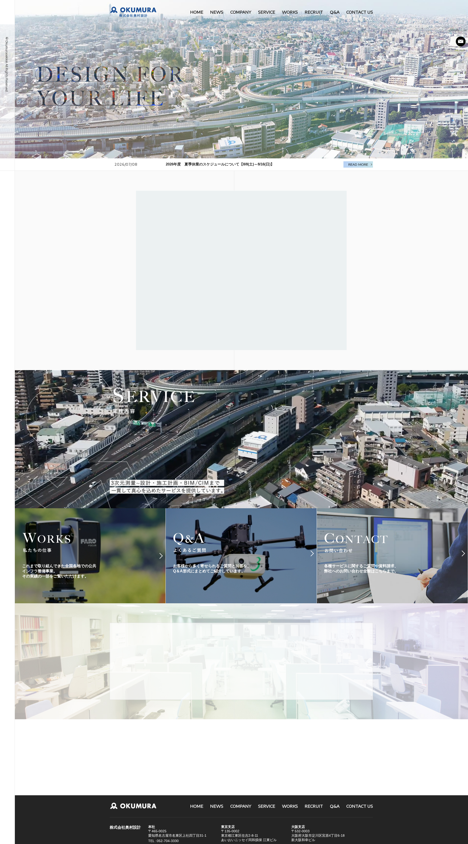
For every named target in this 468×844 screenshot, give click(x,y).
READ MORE (358, 164)
